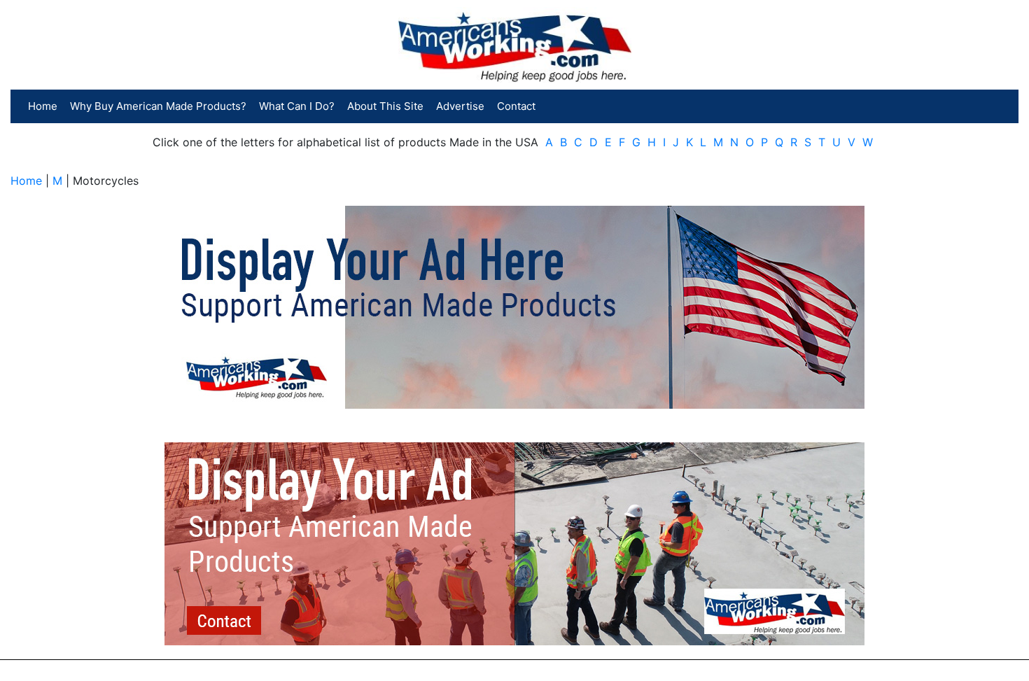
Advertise (460, 106)
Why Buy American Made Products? (158, 106)
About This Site (385, 106)
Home (42, 106)
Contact (516, 106)
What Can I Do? (297, 106)
